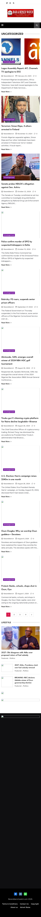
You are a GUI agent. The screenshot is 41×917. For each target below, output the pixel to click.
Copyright (35, 904)
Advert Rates (25, 907)
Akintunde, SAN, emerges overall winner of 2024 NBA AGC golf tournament (17, 360)
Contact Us (24, 904)
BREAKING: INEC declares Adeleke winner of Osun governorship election (25, 680)
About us (14, 907)
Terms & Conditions (10, 904)
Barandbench (9, 76)
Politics (12, 658)
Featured (4, 658)
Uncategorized (9, 62)
